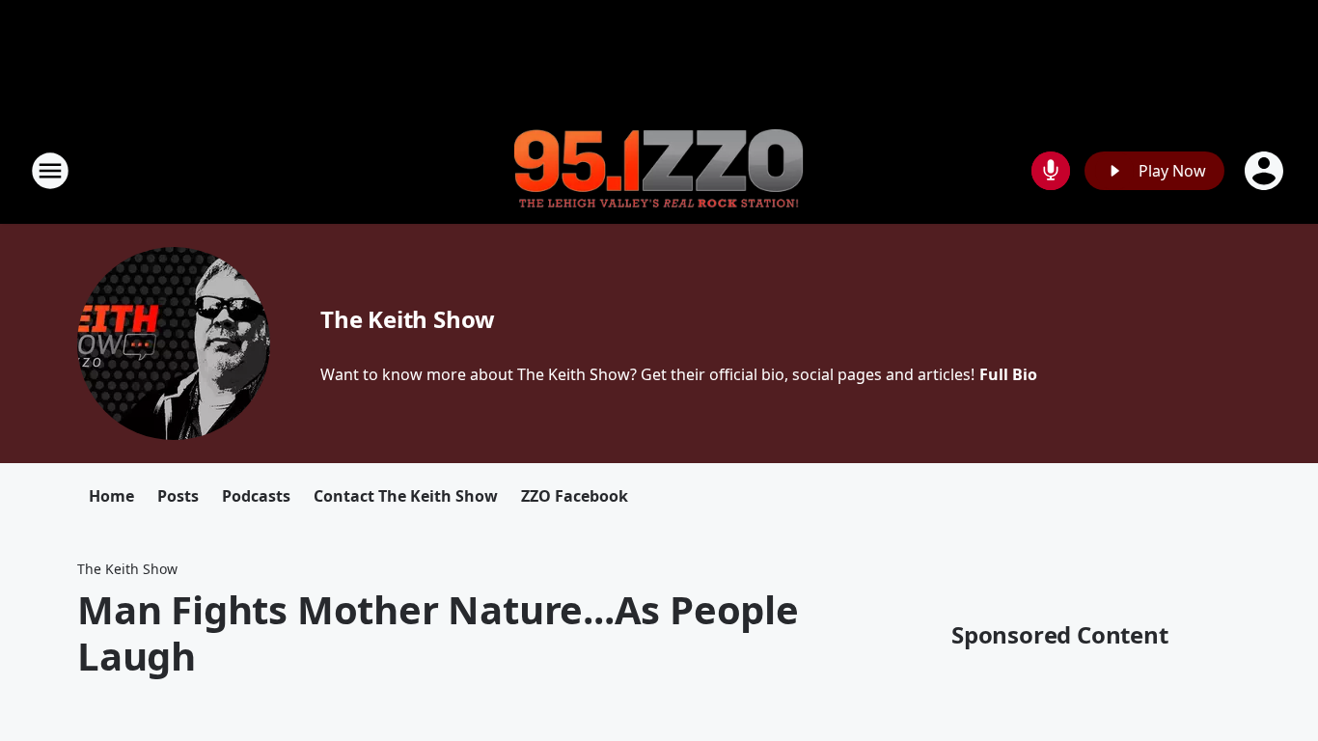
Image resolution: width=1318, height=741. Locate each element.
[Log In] (1266, 170)
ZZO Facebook (574, 496)
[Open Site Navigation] (50, 170)
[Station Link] (659, 171)
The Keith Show (407, 319)
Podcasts (256, 496)
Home (111, 496)
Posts (178, 496)
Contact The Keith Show (406, 496)
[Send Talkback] (1050, 170)
